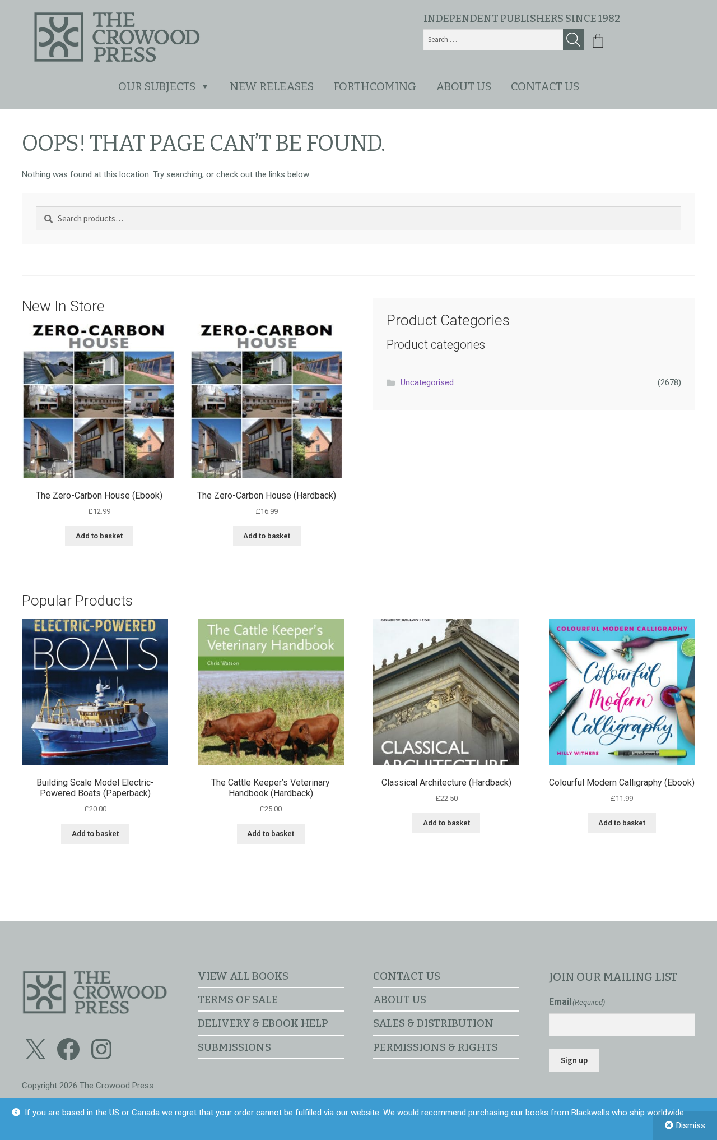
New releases (272, 86)
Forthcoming (374, 86)
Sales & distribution (433, 1023)
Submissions (234, 1047)
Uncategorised (427, 382)
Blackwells (590, 1112)
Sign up (574, 1060)
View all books (243, 976)
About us (463, 86)
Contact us (545, 86)
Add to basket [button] (99, 536)
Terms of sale (238, 999)
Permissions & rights (435, 1047)
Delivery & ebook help (263, 1023)
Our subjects (156, 86)
